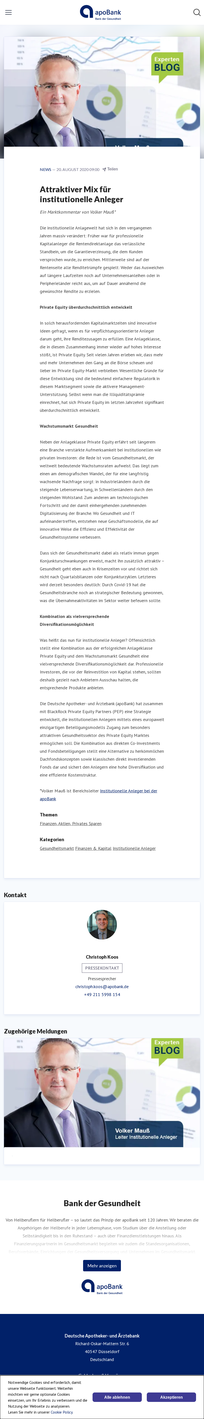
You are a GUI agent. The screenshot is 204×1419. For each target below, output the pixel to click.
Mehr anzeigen (102, 1265)
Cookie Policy (61, 1412)
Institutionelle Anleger (134, 848)
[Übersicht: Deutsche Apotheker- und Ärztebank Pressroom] (100, 12)
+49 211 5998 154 (102, 994)
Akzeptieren (171, 1397)
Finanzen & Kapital (93, 848)
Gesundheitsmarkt (57, 848)
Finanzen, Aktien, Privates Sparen (71, 823)
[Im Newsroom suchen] (197, 12)
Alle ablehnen (117, 1397)
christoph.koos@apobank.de (102, 986)
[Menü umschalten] (8, 12)
